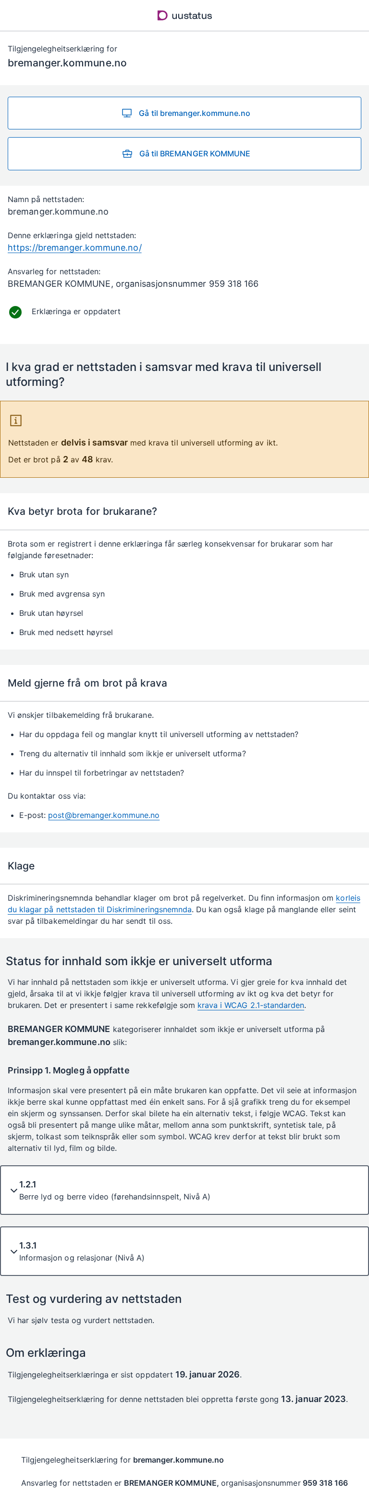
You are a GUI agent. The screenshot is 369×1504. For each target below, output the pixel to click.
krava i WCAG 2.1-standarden (250, 1005)
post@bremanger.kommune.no (104, 815)
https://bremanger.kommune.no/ (75, 247)
